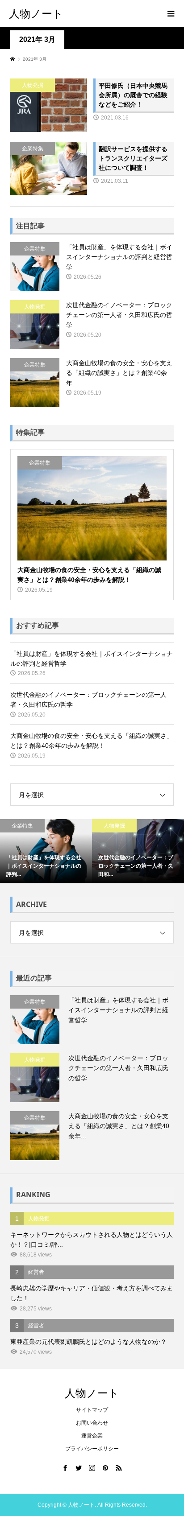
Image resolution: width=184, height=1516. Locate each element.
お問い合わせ (92, 1423)
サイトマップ (92, 1410)
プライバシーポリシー (92, 1449)
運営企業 (92, 1436)
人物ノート (36, 13)
